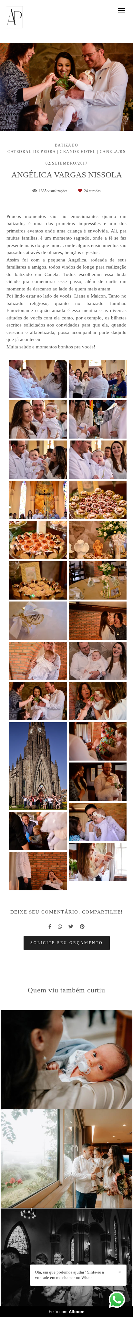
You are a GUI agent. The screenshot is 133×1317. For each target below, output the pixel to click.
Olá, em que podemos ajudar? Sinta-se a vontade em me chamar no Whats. (69, 1275)
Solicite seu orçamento (66, 943)
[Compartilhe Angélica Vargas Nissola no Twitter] (70, 926)
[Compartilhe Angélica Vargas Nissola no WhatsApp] (60, 926)
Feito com (67, 1311)
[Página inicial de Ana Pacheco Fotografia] (14, 17)
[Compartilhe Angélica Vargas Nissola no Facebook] (49, 926)
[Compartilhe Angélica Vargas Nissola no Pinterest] (82, 926)
